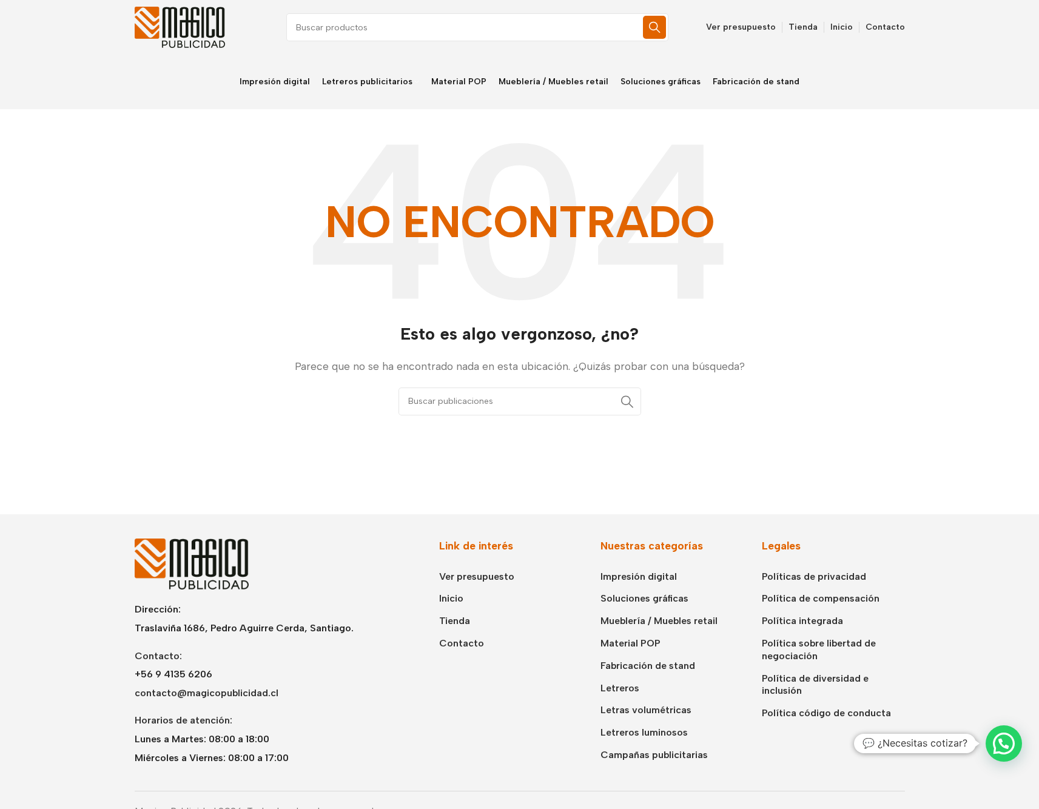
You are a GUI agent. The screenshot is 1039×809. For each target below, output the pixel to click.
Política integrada (802, 620)
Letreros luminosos (644, 732)
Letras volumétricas (645, 710)
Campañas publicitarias (654, 754)
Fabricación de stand (647, 665)
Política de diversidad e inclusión (815, 685)
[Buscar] (654, 27)
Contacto (461, 643)
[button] (1004, 743)
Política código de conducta (826, 713)
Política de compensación (820, 598)
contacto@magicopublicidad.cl (206, 693)
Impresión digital (638, 576)
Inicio (451, 598)
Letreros (619, 688)
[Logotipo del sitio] (180, 26)
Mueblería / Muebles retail (659, 620)
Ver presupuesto (476, 576)
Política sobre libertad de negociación (819, 649)
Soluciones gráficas (644, 598)
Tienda (454, 620)
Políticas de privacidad (814, 576)
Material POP (630, 643)
